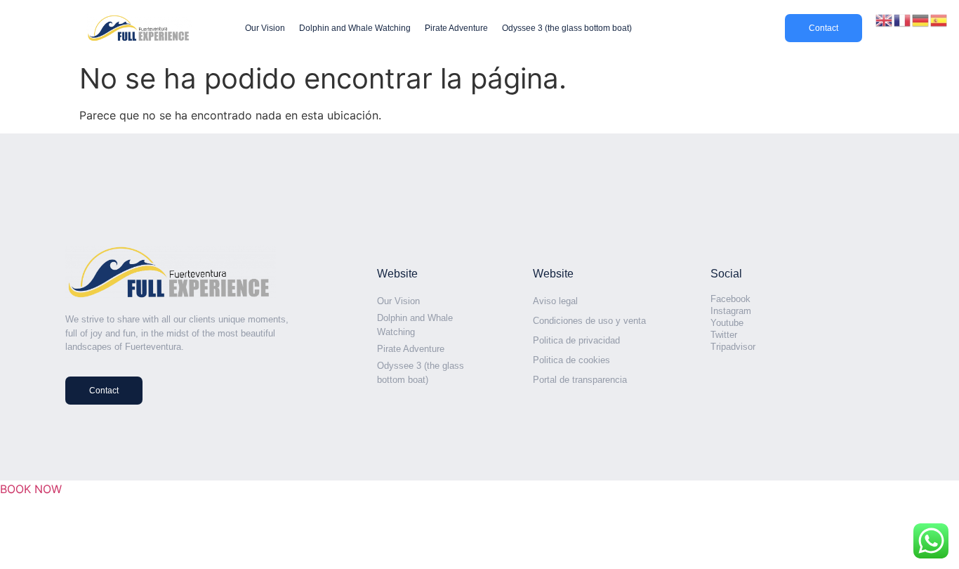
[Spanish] (939, 19)
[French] (903, 19)
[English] (884, 19)
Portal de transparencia (580, 379)
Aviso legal (555, 301)
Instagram (730, 311)
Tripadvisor (732, 346)
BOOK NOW (31, 489)
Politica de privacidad (576, 340)
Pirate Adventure (456, 28)
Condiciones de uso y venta (589, 320)
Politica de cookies (571, 360)
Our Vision (265, 28)
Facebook (730, 299)
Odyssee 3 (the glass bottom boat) (567, 28)
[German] (921, 19)
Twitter (723, 334)
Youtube (726, 323)
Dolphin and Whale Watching (355, 28)
